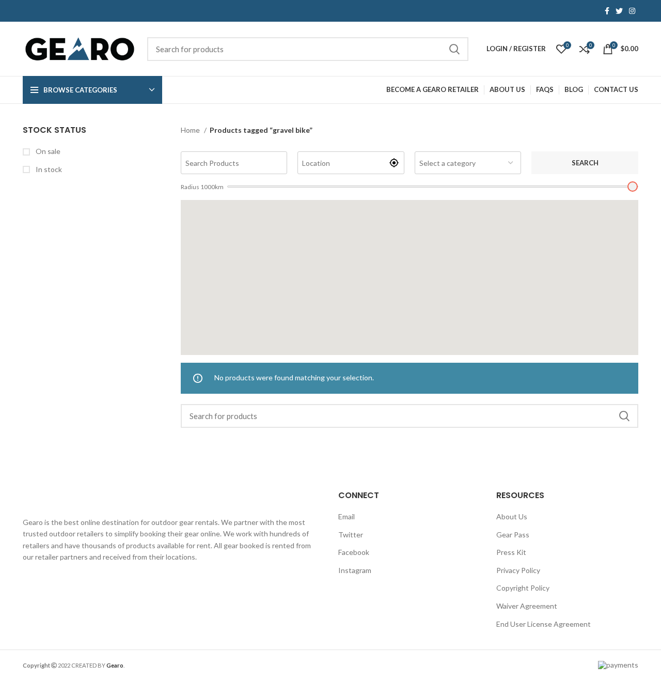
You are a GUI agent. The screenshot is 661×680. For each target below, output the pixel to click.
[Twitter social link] (619, 11)
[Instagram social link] (632, 11)
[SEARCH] (454, 49)
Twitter (350, 534)
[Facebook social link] (607, 11)
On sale (47, 151)
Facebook (353, 552)
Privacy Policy (518, 570)
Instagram (354, 570)
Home (191, 130)
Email (346, 516)
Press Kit (511, 552)
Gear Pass (512, 534)
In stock (48, 169)
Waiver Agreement (526, 605)
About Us (511, 516)
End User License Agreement (543, 624)
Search (585, 163)
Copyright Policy (522, 587)
